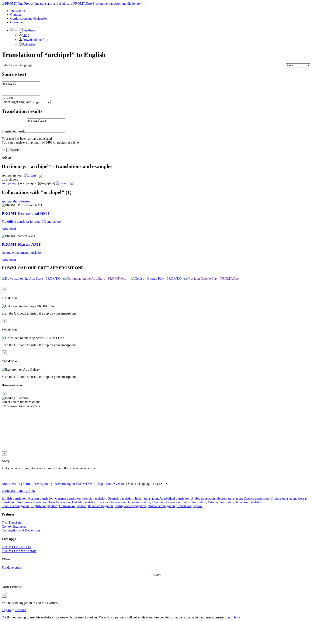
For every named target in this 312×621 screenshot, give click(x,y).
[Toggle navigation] (143, 4)
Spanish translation (120, 498)
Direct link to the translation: (21, 402)
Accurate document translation (22, 252)
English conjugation (44, 506)
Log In (6, 610)
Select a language (139, 484)
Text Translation (12, 522)
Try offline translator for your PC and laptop (31, 221)
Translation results (14, 131)
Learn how (232, 617)
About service (11, 484)
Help (25, 35)
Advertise (28, 44)
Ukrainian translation (166, 502)
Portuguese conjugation (130, 506)
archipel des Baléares (16, 201)
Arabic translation (203, 498)
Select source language (17, 65)
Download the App (35, 39)
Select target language (16, 102)
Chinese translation (283, 498)
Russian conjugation (161, 506)
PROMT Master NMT (21, 244)
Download (9, 229)
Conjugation (29, 18)
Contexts (16, 14)
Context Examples (14, 526)
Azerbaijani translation (174, 498)
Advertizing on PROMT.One (74, 484)
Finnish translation (193, 502)
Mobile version (115, 484)
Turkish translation (84, 502)
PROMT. (106, 3)
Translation (17, 11)
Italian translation (146, 498)
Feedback (28, 30)
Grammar (16, 22)
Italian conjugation (100, 506)
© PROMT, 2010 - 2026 (18, 491)
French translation (94, 498)
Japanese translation (249, 502)
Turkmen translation (111, 502)
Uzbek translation (138, 502)
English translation (14, 498)
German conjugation (72, 506)
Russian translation (40, 498)
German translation (68, 498)
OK (4, 617)
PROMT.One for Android (19, 551)
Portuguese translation (32, 502)
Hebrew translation (229, 498)
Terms (27, 484)
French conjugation (189, 506)
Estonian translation (221, 502)
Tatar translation (59, 502)
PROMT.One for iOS (16, 547)
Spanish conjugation (15, 506)
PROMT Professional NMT (26, 213)
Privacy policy (43, 484)
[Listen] (30, 175)
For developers (12, 567)
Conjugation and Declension (21, 530)
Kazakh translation (256, 498)
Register (20, 610)
